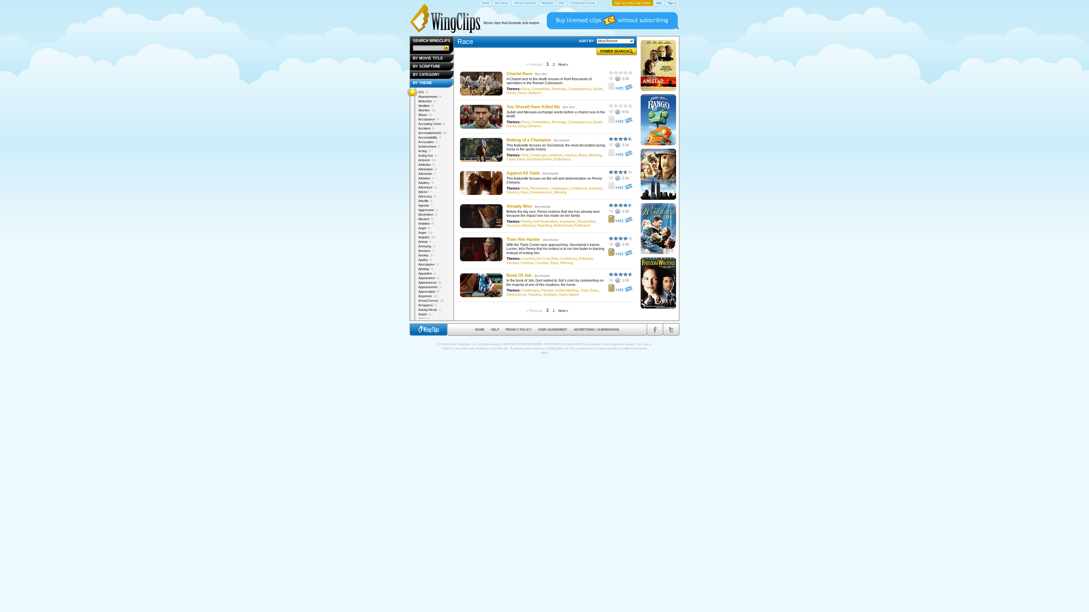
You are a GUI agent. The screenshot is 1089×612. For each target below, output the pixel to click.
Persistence (539, 188)
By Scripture (426, 66)
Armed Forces (431, 300)
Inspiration (568, 222)
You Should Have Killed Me (533, 106)
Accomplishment (539, 159)
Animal (425, 241)
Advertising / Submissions (596, 329)
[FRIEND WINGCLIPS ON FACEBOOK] (655, 329)
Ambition (556, 155)
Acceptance (429, 119)
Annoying (427, 246)
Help (495, 329)
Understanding (566, 290)
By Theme (422, 83)
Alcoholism (428, 214)
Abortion (427, 110)
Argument (428, 296)
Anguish (427, 237)
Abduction (427, 101)
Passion (571, 155)
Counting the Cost (535, 259)
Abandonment (430, 96)
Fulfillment (582, 226)
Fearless (535, 295)
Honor (511, 93)
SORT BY (586, 41)
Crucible (541, 263)
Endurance (562, 159)
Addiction (427, 164)
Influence (528, 226)
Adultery (426, 182)
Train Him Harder (523, 239)
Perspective (586, 222)
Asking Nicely (430, 309)
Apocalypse (428, 264)
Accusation (428, 142)
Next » (563, 65)
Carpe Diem (515, 159)
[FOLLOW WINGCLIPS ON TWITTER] (671, 329)
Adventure (427, 187)
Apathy (425, 260)
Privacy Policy (518, 329)
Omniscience (516, 295)
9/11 (423, 92)
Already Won (519, 206)
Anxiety (425, 255)
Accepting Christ (432, 124)
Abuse (425, 114)
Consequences (579, 89)
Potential (586, 259)
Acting (425, 151)
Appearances (430, 282)
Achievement (429, 146)
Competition (540, 89)
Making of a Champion (528, 139)
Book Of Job (518, 275)
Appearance (429, 278)
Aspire (425, 314)
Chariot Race (519, 73)
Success (513, 226)
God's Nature (569, 295)
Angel (424, 228)
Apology (426, 269)
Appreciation (429, 291)
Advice (425, 192)
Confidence (578, 188)
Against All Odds (523, 173)
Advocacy (427, 196)
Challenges (539, 155)
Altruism (426, 219)
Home (479, 329)
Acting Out (428, 155)
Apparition (427, 273)
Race (526, 89)
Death (597, 89)
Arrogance (428, 305)
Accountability (430, 137)
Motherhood (563, 226)
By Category (426, 75)
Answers (426, 250)
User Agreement (552, 329)
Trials (584, 290)
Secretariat (561, 140)
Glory (521, 93)
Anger (425, 232)
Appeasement (430, 287)
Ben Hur (541, 74)
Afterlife (425, 201)
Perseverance (541, 192)
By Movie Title (428, 58)
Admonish (427, 173)
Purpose (527, 263)
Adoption (426, 178)
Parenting (544, 226)
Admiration (428, 169)
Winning (595, 155)
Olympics (534, 93)
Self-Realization (545, 222)
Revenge (559, 89)
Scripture (550, 295)
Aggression (428, 210)
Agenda (426, 205)
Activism (427, 160)
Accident (426, 128)
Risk (525, 155)
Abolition (426, 105)
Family (526, 222)
